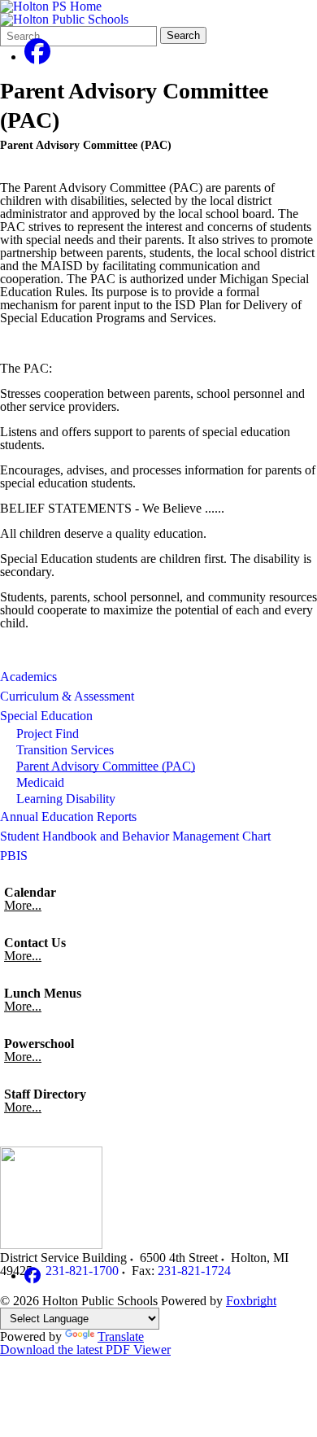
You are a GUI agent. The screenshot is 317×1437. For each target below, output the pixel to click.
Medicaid (40, 782)
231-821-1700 (82, 1271)
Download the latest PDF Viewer (85, 1349)
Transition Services (65, 750)
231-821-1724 (194, 1271)
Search (183, 35)
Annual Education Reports (68, 816)
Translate (121, 1336)
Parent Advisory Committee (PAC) (105, 766)
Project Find (47, 733)
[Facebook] (37, 56)
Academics (28, 677)
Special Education (46, 716)
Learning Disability (65, 799)
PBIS (14, 856)
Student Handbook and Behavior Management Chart (135, 836)
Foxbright (251, 1301)
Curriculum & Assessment (67, 696)
